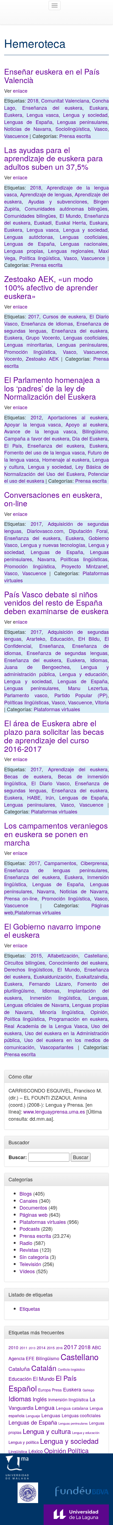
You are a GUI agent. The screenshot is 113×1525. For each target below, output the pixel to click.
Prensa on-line (20, 898)
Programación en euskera (78, 1018)
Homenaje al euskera (65, 459)
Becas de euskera (27, 776)
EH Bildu (89, 638)
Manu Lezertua (88, 687)
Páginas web (33, 1214)
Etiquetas (29, 1308)
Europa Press (50, 1390)
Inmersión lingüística (55, 997)
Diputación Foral (88, 530)
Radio (25, 1242)
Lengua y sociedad (85, 114)
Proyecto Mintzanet (84, 566)
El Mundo (70, 215)
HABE (34, 797)
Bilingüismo (95, 431)
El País (13, 445)
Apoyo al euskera (87, 424)
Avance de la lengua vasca (40, 431)
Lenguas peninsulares (82, 121)
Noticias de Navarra (27, 128)
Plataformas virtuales (57, 709)
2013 (32, 1348)
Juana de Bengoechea (37, 666)
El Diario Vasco (50, 783)
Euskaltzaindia (92, 976)
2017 (33, 316)
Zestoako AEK (42, 358)
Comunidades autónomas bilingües (66, 208)
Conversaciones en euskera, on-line (53, 499)
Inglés (40, 1399)
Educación (61, 638)
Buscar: (18, 1157)
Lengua (45, 1407)
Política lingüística (39, 257)
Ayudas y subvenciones (57, 201)
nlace (21, 621)
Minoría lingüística (62, 1011)
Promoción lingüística (29, 351)
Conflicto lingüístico (71, 1369)
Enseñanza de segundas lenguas (67, 652)
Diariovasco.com (45, 530)
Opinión (99, 1011)
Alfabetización (62, 955)
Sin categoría (34, 1256)
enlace (20, 90)
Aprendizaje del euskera (78, 769)
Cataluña (19, 1368)
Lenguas (98, 997)
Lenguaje (33, 1415)
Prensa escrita (75, 135)
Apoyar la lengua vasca (32, 424)
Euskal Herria (70, 222)
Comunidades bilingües (30, 215)
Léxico (36, 1451)
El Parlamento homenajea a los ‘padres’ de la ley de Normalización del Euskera (52, 388)
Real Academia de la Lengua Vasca (45, 1025)
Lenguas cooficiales (84, 236)
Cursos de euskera (64, 316)
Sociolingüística (72, 128)
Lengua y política (24, 1442)
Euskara (98, 107)
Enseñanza (51, 645)
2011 (23, 1347)
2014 (41, 1347)
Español (23, 1388)
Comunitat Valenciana (65, 100)
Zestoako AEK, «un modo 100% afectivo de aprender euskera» (51, 287)
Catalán (43, 1368)
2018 (32, 100)
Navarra (46, 559)
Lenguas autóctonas (28, 236)
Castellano (96, 955)
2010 (13, 1347)
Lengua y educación (84, 673)
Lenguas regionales (71, 250)
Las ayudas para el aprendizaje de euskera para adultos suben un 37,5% (53, 158)
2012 (36, 417)
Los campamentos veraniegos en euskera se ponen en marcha (56, 834)
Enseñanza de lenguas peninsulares (56, 870)
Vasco (101, 128)
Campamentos (60, 862)
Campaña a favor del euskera (36, 438)
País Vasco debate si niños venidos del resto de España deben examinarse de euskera (56, 603)
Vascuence (16, 135)
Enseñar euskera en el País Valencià (52, 75)
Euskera (13, 114)
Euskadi (43, 222)
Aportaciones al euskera (78, 417)
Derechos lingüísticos (28, 969)
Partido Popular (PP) (81, 695)
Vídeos (27, 1271)
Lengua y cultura (47, 1431)
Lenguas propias (23, 250)
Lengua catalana (72, 1408)
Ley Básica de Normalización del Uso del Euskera (56, 470)
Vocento (13, 358)
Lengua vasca (43, 114)
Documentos (33, 1207)
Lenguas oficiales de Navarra (36, 1004)
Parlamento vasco (25, 695)
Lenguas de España (28, 121)
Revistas (28, 1249)
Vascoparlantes (57, 1046)
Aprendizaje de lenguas (46, 194)
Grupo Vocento (43, 337)
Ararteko (35, 638)
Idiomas (99, 659)
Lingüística (18, 1451)
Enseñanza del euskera (52, 107)
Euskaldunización (53, 976)
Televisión (30, 1263)
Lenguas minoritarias (28, 344)
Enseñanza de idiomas (47, 323)
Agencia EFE (22, 1358)
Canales (28, 1200)
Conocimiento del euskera (78, 962)
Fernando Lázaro (50, 983)
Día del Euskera (90, 438)
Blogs (25, 1193)
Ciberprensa (94, 862)
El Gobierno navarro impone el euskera (52, 930)
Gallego (88, 1390)
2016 (59, 1348)
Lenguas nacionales (84, 243)
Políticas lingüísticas (84, 559)
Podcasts (29, 1228)
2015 (36, 955)
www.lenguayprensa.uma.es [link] (54, 1111)
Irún (50, 797)
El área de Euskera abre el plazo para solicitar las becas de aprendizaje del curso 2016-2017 (54, 736)
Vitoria (102, 702)
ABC (96, 1347)
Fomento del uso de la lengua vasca (44, 452)
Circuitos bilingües (24, 962)
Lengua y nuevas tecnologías (53, 544)
